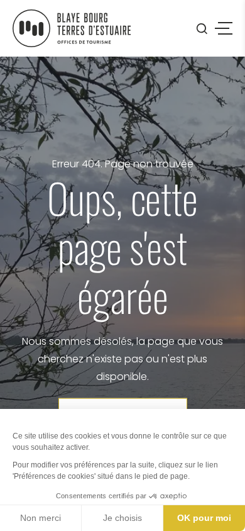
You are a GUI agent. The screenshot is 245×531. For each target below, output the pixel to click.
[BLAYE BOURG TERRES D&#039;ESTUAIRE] (72, 28)
